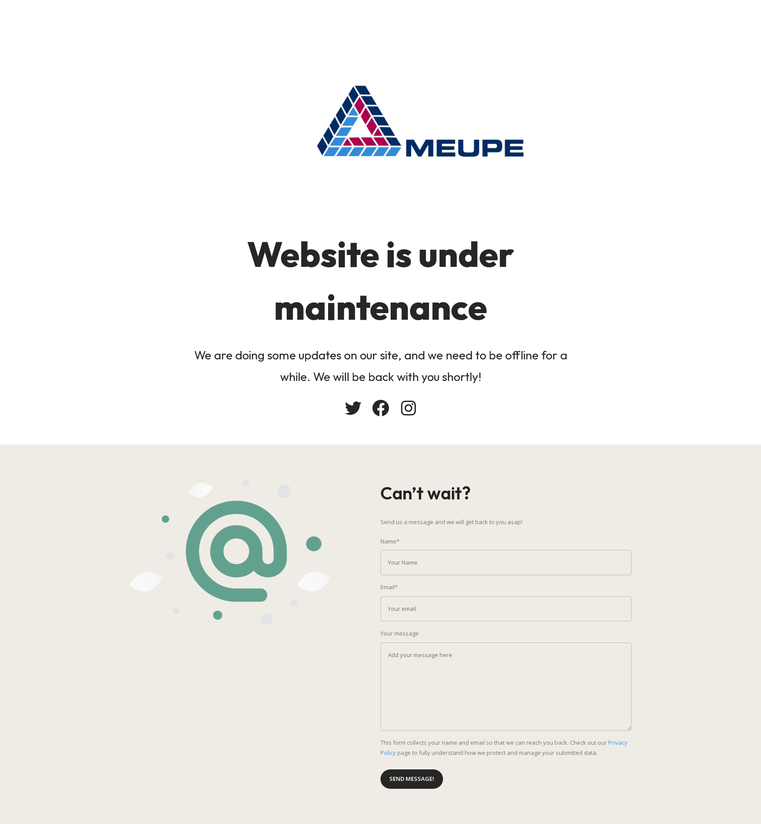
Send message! (411, 779)
